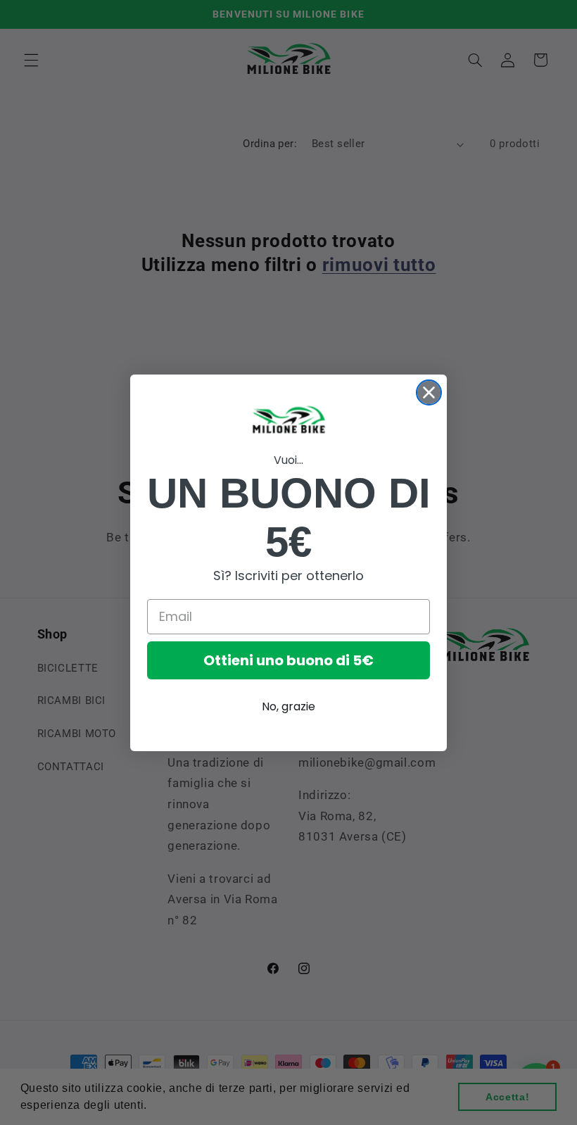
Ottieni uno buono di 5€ (288, 660)
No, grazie (288, 706)
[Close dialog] (429, 392)
